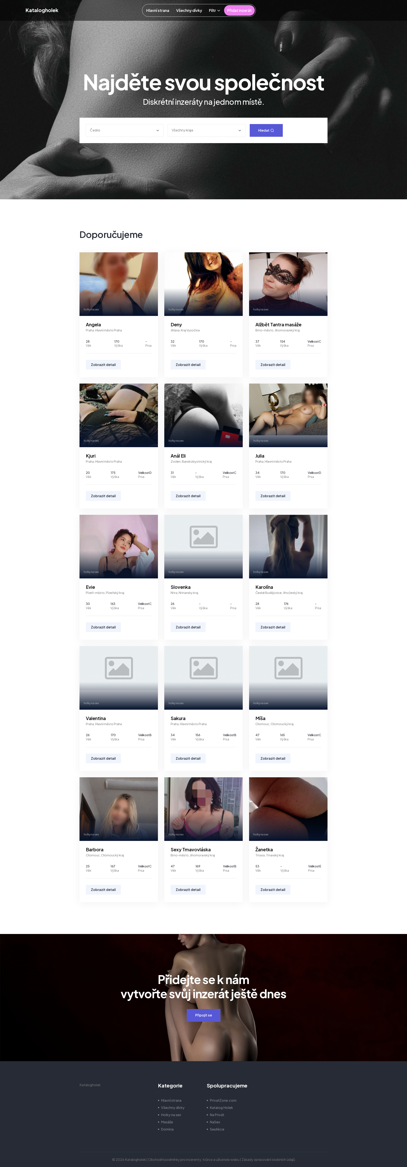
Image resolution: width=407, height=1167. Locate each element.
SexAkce (217, 1129)
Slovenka (181, 587)
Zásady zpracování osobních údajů (268, 1159)
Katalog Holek (221, 1107)
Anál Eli (178, 456)
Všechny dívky (172, 1107)
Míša (260, 718)
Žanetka (264, 849)
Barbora (94, 849)
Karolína (264, 587)
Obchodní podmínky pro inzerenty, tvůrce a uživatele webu (193, 1159)
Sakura (178, 718)
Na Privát (217, 1115)
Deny (176, 324)
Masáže (167, 1122)
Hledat (264, 130)
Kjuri (91, 456)
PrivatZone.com (223, 1100)
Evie (90, 587)
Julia (259, 456)
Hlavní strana (171, 1100)
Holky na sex (171, 1115)
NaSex (215, 1122)
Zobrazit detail (103, 364)
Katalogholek (42, 10)
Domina (167, 1129)
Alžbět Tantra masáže (278, 324)
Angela (93, 324)
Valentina (96, 718)
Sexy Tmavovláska (191, 849)
